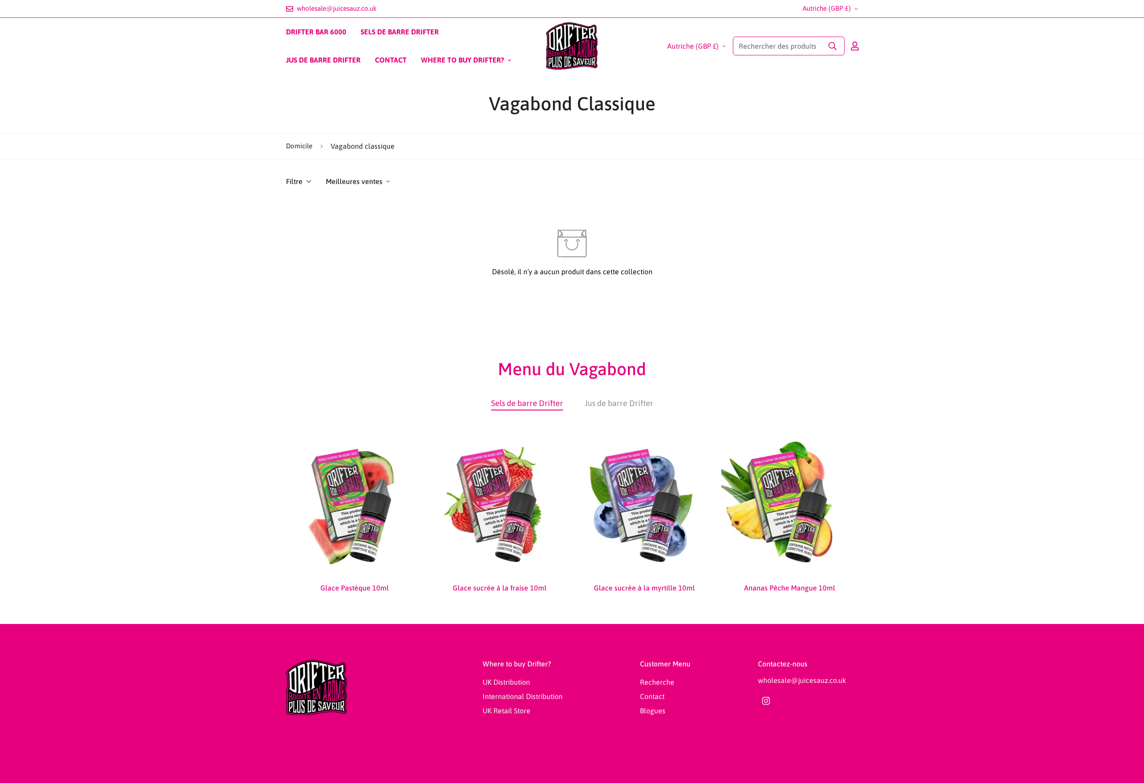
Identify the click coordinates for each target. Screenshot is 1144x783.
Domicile (299, 146)
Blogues (652, 711)
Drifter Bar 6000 (316, 32)
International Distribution (523, 696)
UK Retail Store (506, 711)
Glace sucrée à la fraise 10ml (500, 588)
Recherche (657, 682)
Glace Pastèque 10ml (354, 588)
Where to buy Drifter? (462, 60)
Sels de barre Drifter (400, 32)
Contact (391, 60)
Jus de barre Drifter (323, 60)
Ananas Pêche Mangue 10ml (789, 588)
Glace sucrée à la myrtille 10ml (644, 588)
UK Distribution (506, 682)
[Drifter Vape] (571, 46)
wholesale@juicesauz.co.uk (802, 680)
